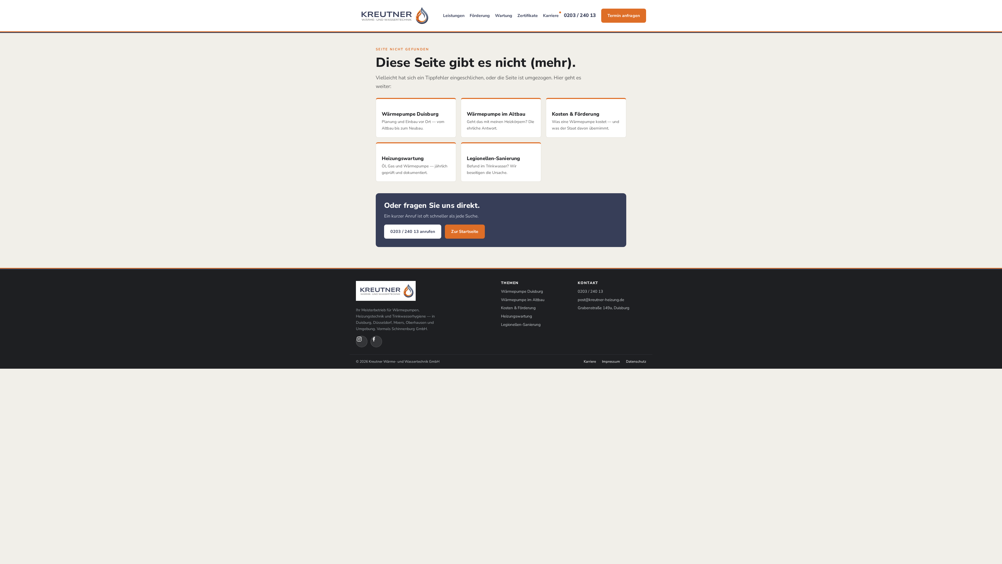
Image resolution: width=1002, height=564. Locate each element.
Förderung (480, 16)
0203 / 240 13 (580, 15)
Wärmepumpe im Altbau (522, 299)
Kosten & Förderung (518, 307)
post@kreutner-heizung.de (601, 299)
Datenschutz (636, 361)
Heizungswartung (516, 316)
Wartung (503, 16)
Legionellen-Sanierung (521, 324)
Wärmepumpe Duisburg (522, 291)
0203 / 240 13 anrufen (412, 231)
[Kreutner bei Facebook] (376, 341)
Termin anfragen (623, 16)
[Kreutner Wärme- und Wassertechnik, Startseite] (393, 15)
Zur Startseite (464, 231)
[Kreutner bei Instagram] (361, 341)
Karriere (551, 16)
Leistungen (453, 16)
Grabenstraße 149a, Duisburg (603, 307)
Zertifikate (527, 16)
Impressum (611, 361)
